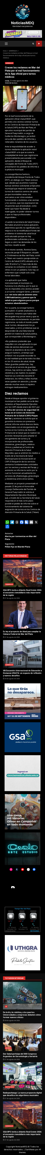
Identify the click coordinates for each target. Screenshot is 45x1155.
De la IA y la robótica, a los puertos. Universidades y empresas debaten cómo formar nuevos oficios (22, 995)
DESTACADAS (10, 1087)
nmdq (7, 81)
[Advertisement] (22, 33)
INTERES (8, 1048)
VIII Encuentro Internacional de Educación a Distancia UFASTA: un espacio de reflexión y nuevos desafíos (22, 654)
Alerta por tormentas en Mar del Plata (20, 536)
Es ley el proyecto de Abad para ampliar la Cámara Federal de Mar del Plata (22, 615)
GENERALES (9, 63)
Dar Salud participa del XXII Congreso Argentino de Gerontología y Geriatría (22, 1037)
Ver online (39, 44)
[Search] (33, 43)
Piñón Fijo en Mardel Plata (17, 545)
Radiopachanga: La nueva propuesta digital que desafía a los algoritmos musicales (22, 1076)
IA (6, 1006)
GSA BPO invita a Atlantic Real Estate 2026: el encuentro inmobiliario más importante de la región (22, 573)
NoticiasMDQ (22, 23)
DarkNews (30, 1149)
